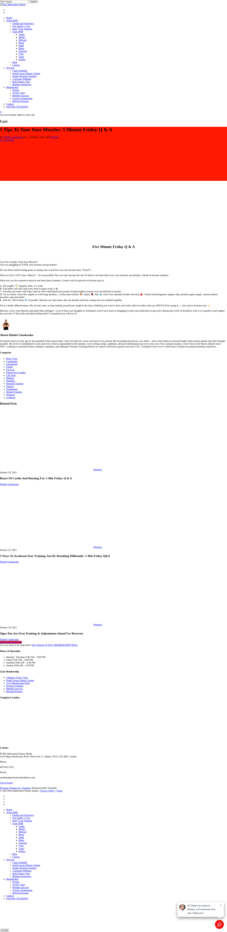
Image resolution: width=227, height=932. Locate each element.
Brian (21, 834)
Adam (22, 826)
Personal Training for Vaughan (15, 788)
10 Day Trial (18, 884)
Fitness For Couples (16, 372)
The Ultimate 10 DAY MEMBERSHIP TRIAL (54, 645)
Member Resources (21, 876)
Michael (22, 832)
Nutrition (10, 381)
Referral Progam (14, 691)
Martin (22, 829)
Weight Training (14, 392)
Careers (16, 857)
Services (10, 859)
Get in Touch (6, 782)
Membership (12, 879)
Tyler (21, 845)
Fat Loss (10, 369)
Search (33, 1)
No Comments (7, 140)
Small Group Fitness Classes (20, 680)
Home (9, 809)
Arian (21, 848)
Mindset (10, 378)
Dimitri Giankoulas (13, 137)
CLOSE (4, 930)
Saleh (21, 837)
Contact (10, 895)
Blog (14, 854)
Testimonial (11, 389)
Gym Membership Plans (18, 683)
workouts (10, 397)
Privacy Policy (47, 790)
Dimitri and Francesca (23, 815)
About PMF (12, 812)
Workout (54, 137)
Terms (59, 790)
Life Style (11, 375)
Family (9, 367)
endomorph (11, 364)
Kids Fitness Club (21, 873)
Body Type (11, 358)
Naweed (23, 843)
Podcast (10, 386)
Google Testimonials (22, 890)
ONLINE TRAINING (17, 898)
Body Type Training (22, 820)
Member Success (14, 688)
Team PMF (17, 823)
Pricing (15, 882)
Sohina (22, 851)
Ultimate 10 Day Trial (16, 677)
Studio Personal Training (24, 868)
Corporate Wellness (21, 870)
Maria (21, 840)
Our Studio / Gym (21, 818)
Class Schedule (19, 862)
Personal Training (14, 383)
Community (12, 361)
